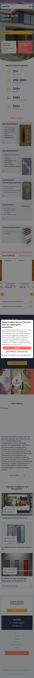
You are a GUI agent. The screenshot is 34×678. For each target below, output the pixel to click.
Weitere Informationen (16, 344)
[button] (17, 355)
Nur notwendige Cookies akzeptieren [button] (17, 351)
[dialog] (17, 339)
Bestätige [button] (17, 348)
